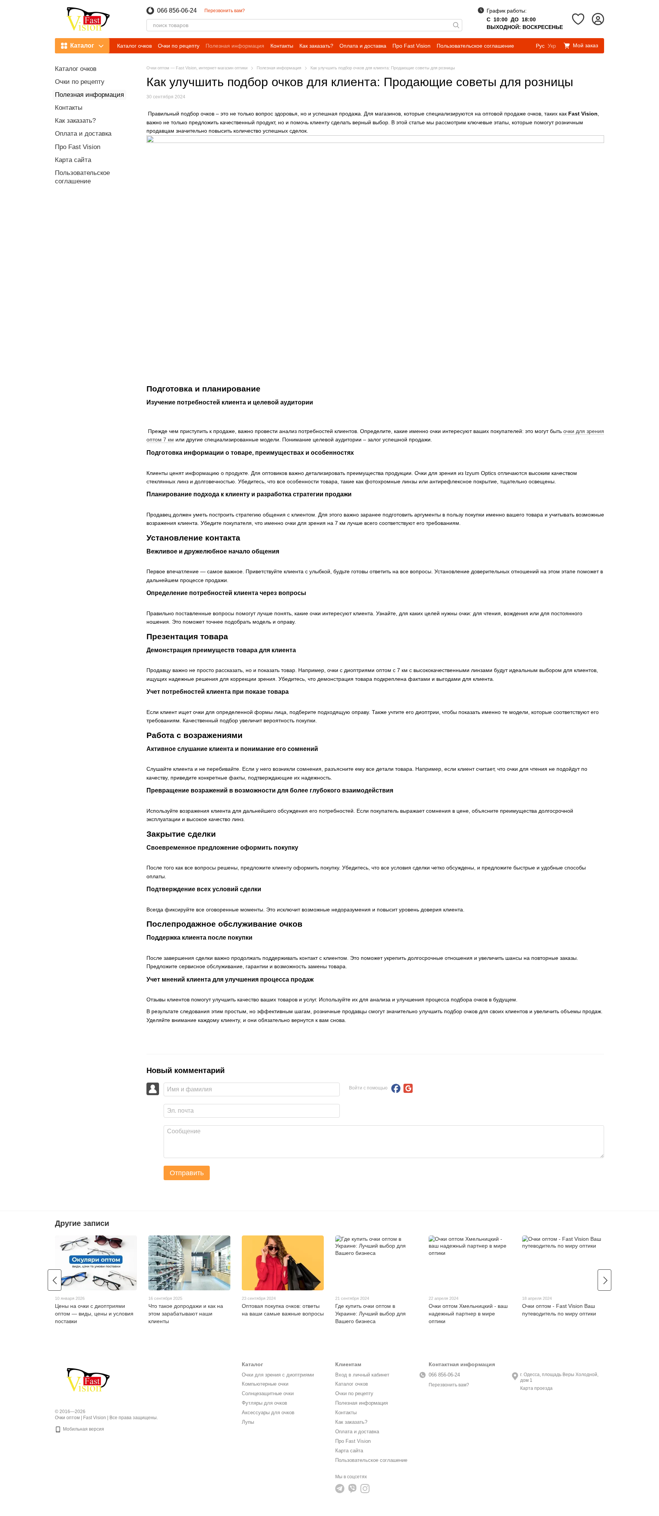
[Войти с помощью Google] (408, 1088)
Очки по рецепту (178, 46)
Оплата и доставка (362, 46)
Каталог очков (134, 46)
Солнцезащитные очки (268, 1393)
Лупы (248, 1422)
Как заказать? (316, 46)
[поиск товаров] (456, 25)
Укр (552, 45)
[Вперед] (604, 1280)
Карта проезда (536, 1388)
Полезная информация (235, 46)
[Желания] (578, 19)
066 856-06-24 (177, 11)
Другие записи (82, 1223)
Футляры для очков (264, 1403)
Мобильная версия (83, 1429)
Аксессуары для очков (268, 1412)
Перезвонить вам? (224, 10)
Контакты (281, 46)
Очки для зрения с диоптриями (278, 1375)
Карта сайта (73, 160)
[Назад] (54, 1280)
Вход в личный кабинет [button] (362, 1375)
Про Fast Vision (411, 46)
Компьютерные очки (265, 1384)
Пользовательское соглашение (475, 46)
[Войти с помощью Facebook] (395, 1088)
